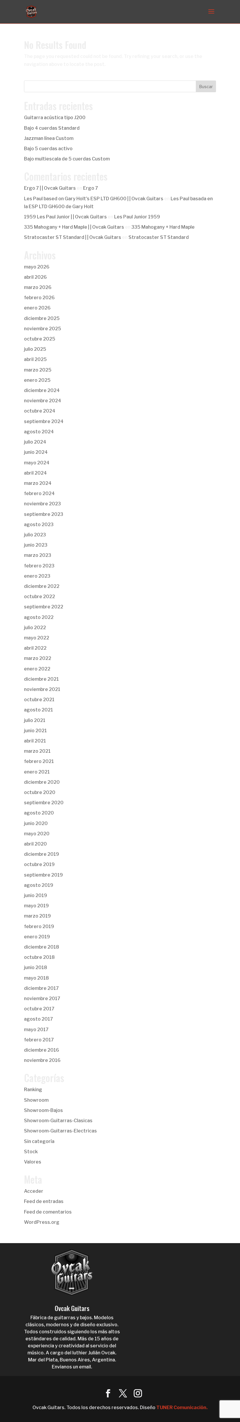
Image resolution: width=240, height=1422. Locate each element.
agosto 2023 (39, 524)
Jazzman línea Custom (48, 138)
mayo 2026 (36, 267)
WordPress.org (41, 1222)
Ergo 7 (90, 188)
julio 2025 (35, 349)
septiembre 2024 (44, 421)
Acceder (33, 1191)
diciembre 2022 (41, 586)
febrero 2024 (39, 493)
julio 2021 (34, 720)
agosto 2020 (39, 813)
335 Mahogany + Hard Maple (163, 227)
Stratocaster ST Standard (158, 237)
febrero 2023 (39, 566)
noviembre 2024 (42, 400)
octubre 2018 (39, 957)
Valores (32, 1162)
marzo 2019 (37, 916)
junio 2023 (35, 545)
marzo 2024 (38, 483)
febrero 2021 (39, 761)
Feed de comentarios (48, 1212)
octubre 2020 (39, 792)
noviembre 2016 (42, 1060)
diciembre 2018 (41, 947)
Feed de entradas (44, 1201)
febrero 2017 (39, 1040)
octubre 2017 (39, 1009)
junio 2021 (35, 730)
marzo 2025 (38, 370)
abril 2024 (35, 473)
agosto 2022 (39, 617)
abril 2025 (35, 359)
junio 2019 (35, 895)
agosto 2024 (39, 431)
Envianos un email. (72, 1367)
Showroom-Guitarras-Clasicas (58, 1120)
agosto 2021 (38, 710)
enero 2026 (37, 308)
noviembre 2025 (42, 328)
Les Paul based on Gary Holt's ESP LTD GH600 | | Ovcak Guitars (93, 198)
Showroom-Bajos (43, 1110)
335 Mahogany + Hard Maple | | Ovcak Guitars (74, 227)
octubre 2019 (39, 864)
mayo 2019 (36, 905)
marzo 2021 (37, 751)
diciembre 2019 (41, 854)
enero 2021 (37, 772)
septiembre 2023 (43, 514)
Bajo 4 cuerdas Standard (52, 128)
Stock (31, 1151)
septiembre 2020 (44, 802)
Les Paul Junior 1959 (137, 217)
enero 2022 (37, 669)
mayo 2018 (36, 978)
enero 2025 (37, 380)
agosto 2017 (38, 1019)
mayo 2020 (36, 833)
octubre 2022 (39, 596)
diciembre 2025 (42, 318)
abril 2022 (35, 648)
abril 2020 (35, 844)
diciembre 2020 (42, 782)
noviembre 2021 (42, 689)
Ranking (33, 1089)
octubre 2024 (39, 411)
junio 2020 (36, 823)
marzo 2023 (37, 555)
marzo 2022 (37, 658)
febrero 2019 (39, 926)
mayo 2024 (36, 463)
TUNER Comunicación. (182, 1407)
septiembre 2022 (43, 607)
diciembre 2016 (41, 1050)
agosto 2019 (38, 885)
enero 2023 (37, 576)
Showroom (36, 1100)
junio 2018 (35, 967)
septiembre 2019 (43, 875)
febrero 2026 (39, 297)
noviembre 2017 (42, 998)
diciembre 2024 (42, 390)
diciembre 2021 (41, 679)
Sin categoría (39, 1141)
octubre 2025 (39, 339)
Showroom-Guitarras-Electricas (60, 1131)
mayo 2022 (36, 638)
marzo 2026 (38, 287)
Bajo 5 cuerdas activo (48, 148)
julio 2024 (35, 442)
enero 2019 (37, 937)
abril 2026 (35, 277)
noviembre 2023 (42, 503)
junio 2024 (36, 452)
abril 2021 (35, 741)
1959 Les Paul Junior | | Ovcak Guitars (65, 217)
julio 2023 (35, 535)
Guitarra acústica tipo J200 (54, 117)
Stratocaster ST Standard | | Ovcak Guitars (72, 237)
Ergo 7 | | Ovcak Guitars (50, 188)
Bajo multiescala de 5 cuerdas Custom (67, 159)
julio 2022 (35, 627)
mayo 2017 (36, 1029)
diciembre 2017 (41, 988)
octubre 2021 (39, 699)
